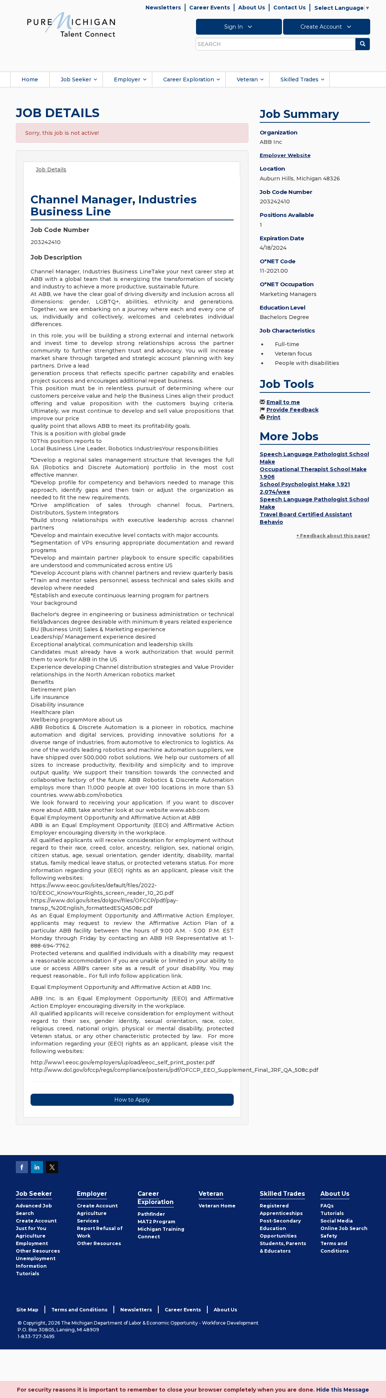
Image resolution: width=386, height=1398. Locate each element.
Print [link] (273, 417)
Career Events (209, 7)
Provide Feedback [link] (293, 409)
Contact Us (289, 7)
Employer (127, 79)
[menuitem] (29, 79)
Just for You (31, 1228)
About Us (251, 7)
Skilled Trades (299, 79)
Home (29, 79)
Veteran (247, 79)
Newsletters (163, 7)
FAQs (327, 1206)
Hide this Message (342, 1389)
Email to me (283, 402)
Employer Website (285, 155)
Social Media (336, 1221)
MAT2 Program (156, 1221)
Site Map (27, 1310)
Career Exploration (188, 79)
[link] (71, 24)
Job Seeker (76, 79)
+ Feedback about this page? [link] (333, 536)
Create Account (321, 26)
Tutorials (27, 1273)
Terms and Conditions (79, 1310)
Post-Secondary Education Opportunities (280, 1228)
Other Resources (38, 1251)
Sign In (234, 26)
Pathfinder (151, 1214)
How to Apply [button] (132, 1099)
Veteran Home (217, 1206)
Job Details (51, 169)
